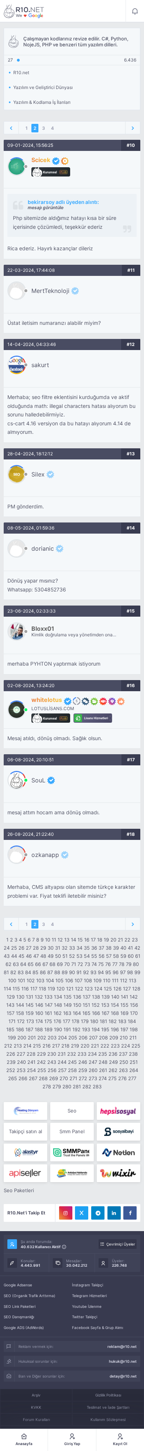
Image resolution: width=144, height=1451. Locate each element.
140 (115, 997)
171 (12, 1021)
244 (62, 1062)
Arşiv (36, 1395)
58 (116, 956)
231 (62, 1054)
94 (101, 972)
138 (96, 997)
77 (114, 964)
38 (109, 948)
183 (122, 1021)
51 (65, 956)
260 (93, 1070)
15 (80, 940)
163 (67, 1013)
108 (88, 980)
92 (86, 972)
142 (134, 997)
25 (14, 948)
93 (93, 972)
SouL (38, 780)
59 (123, 956)
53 (79, 956)
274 (103, 1078)
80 (136, 964)
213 (18, 1046)
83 (21, 972)
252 (10, 1070)
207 (93, 1038)
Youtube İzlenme (87, 1306)
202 (41, 1038)
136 (77, 997)
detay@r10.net (123, 1376)
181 (103, 1021)
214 (27, 1046)
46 (29, 956)
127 (127, 989)
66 (38, 964)
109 (97, 980)
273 (93, 1078)
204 (62, 1038)
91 (79, 972)
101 (21, 980)
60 (131, 956)
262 (113, 1070)
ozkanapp (45, 854)
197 (124, 1029)
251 (134, 1062)
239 (11, 1062)
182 (113, 1021)
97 (123, 972)
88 (57, 972)
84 (28, 972)
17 (93, 940)
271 (73, 1078)
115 (16, 989)
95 (108, 972)
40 (123, 948)
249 (113, 1062)
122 (79, 989)
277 (132, 1078)
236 (113, 1054)
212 (8, 1046)
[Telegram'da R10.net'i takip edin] (97, 1213)
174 (39, 1021)
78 (121, 964)
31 (57, 948)
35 (87, 948)
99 (137, 972)
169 (124, 1013)
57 (109, 956)
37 (101, 948)
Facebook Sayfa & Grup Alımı (97, 1327)
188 (39, 1029)
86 (43, 972)
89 (65, 972)
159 (29, 1013)
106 (69, 980)
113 (132, 980)
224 (125, 1046)
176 (57, 1021)
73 (87, 964)
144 (20, 1005)
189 (48, 1029)
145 (29, 1005)
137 (86, 997)
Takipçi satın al (25, 1131)
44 (14, 956)
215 (37, 1046)
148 (58, 1005)
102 (31, 980)
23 (135, 940)
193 (86, 1029)
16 (86, 940)
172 (21, 1021)
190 (58, 1029)
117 (33, 989)
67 (45, 964)
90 (72, 972)
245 (72, 1062)
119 (51, 989)
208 (103, 1038)
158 (20, 1013)
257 (62, 1070)
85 (35, 972)
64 (23, 964)
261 (103, 1070)
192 (76, 1029)
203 (52, 1038)
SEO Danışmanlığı (19, 1317)
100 (12, 980)
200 (21, 1038)
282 (86, 1086)
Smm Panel (72, 1131)
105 (59, 980)
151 (86, 1005)
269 (53, 1078)
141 (124, 997)
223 (115, 1046)
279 (56, 1086)
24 (7, 948)
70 (67, 964)
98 (130, 972)
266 (22, 1078)
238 (133, 1054)
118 (42, 989)
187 (29, 1029)
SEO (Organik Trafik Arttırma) (29, 1295)
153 (105, 1005)
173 (30, 1021)
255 (41, 1070)
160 (39, 1013)
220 (84, 1046)
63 (16, 964)
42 (137, 948)
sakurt (40, 365)
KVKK (36, 1407)
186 (20, 1029)
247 (93, 1062)
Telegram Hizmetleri (89, 1295)
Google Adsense (18, 1285)
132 (39, 997)
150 (77, 1005)
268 (43, 1078)
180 (94, 1021)
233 (82, 1054)
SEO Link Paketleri (19, 1306)
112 (123, 980)
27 (28, 948)
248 (103, 1062)
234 (92, 1054)
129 (11, 997)
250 (123, 1062)
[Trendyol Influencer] (118, 1173)
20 (113, 940)
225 (135, 1046)
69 (60, 964)
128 (136, 989)
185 (10, 1029)
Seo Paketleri (19, 1190)
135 (68, 997)
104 (50, 980)
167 (105, 1013)
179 (85, 1021)
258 (72, 1070)
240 (21, 1062)
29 (43, 948)
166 (96, 1013)
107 (78, 980)
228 (31, 1054)
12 (60, 940)
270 (63, 1078)
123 (89, 989)
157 (10, 1013)
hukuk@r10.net (123, 1361)
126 (117, 989)
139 (106, 997)
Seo (72, 1111)
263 (123, 1070)
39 (116, 948)
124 (98, 989)
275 (112, 1078)
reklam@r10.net (122, 1346)
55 (94, 956)
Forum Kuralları (36, 1419)
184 (132, 1021)
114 (7, 989)
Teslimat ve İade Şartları (108, 1407)
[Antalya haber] (72, 1173)
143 (10, 1005)
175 (48, 1021)
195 (105, 1029)
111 (115, 980)
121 (69, 989)
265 (12, 1078)
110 (106, 980)
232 (71, 1054)
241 (31, 1062)
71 (73, 964)
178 (75, 1021)
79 (128, 964)
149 (68, 1005)
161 (48, 1013)
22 (127, 940)
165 (86, 1013)
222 (104, 1046)
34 (79, 948)
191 (67, 1029)
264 (133, 1070)
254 (31, 1070)
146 (39, 1005)
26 (21, 948)
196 (115, 1029)
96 (116, 972)
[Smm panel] (72, 1152)
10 (47, 940)
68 (52, 964)
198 (134, 1029)
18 (99, 940)
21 (120, 940)
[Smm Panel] (118, 1111)
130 (20, 997)
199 (12, 1038)
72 (80, 964)
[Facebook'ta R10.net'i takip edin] (130, 1213)
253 (21, 1070)
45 (21, 956)
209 (113, 1038)
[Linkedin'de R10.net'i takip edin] (114, 1213)
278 (46, 1086)
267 (33, 1078)
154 (115, 1005)
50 (58, 956)
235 (102, 1054)
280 (66, 1086)
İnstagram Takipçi (87, 1285)
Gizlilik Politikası (108, 1395)
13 (66, 940)
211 (133, 1038)
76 (108, 964)
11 (54, 940)
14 (73, 940)
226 (10, 1054)
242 (41, 1062)
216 (46, 1046)
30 (51, 948)
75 (101, 964)
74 (94, 964)
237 (123, 1054)
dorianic (42, 548)
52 (72, 956)
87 (50, 972)
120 (60, 989)
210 (124, 1038)
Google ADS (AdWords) (24, 1327)
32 (65, 948)
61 (137, 956)
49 (51, 956)
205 (72, 1038)
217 (56, 1046)
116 (25, 989)
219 (75, 1046)
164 (77, 1013)
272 (83, 1078)
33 (72, 948)
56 (101, 956)
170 (134, 1013)
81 (6, 972)
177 (66, 1021)
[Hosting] (25, 1111)
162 (58, 1013)
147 (48, 1005)
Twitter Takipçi (84, 1317)
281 (77, 1086)
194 (96, 1029)
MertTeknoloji (50, 290)
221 (95, 1046)
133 (48, 997)
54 (87, 956)
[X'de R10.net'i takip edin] (81, 1213)
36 (94, 948)
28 (36, 948)
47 (36, 956)
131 (29, 997)
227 (21, 1054)
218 (65, 1046)
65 (31, 964)
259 (82, 1070)
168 (115, 1013)
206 (83, 1038)
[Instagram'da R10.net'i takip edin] (65, 1213)
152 (96, 1005)
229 (41, 1054)
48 (43, 956)
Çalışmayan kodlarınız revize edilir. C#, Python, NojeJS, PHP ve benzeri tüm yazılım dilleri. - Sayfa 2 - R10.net (24, 11)
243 (51, 1062)
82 (13, 972)
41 (130, 948)
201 (32, 1038)
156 (134, 1005)
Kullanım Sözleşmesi (108, 1419)
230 (51, 1054)
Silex (38, 474)
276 (122, 1078)
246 (82, 1062)
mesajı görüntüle (46, 207)
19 (106, 940)
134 (58, 997)
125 (108, 989)
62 (8, 964)
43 (7, 956)
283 (97, 1086)
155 (124, 1005)
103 (40, 980)
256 (52, 1070)
